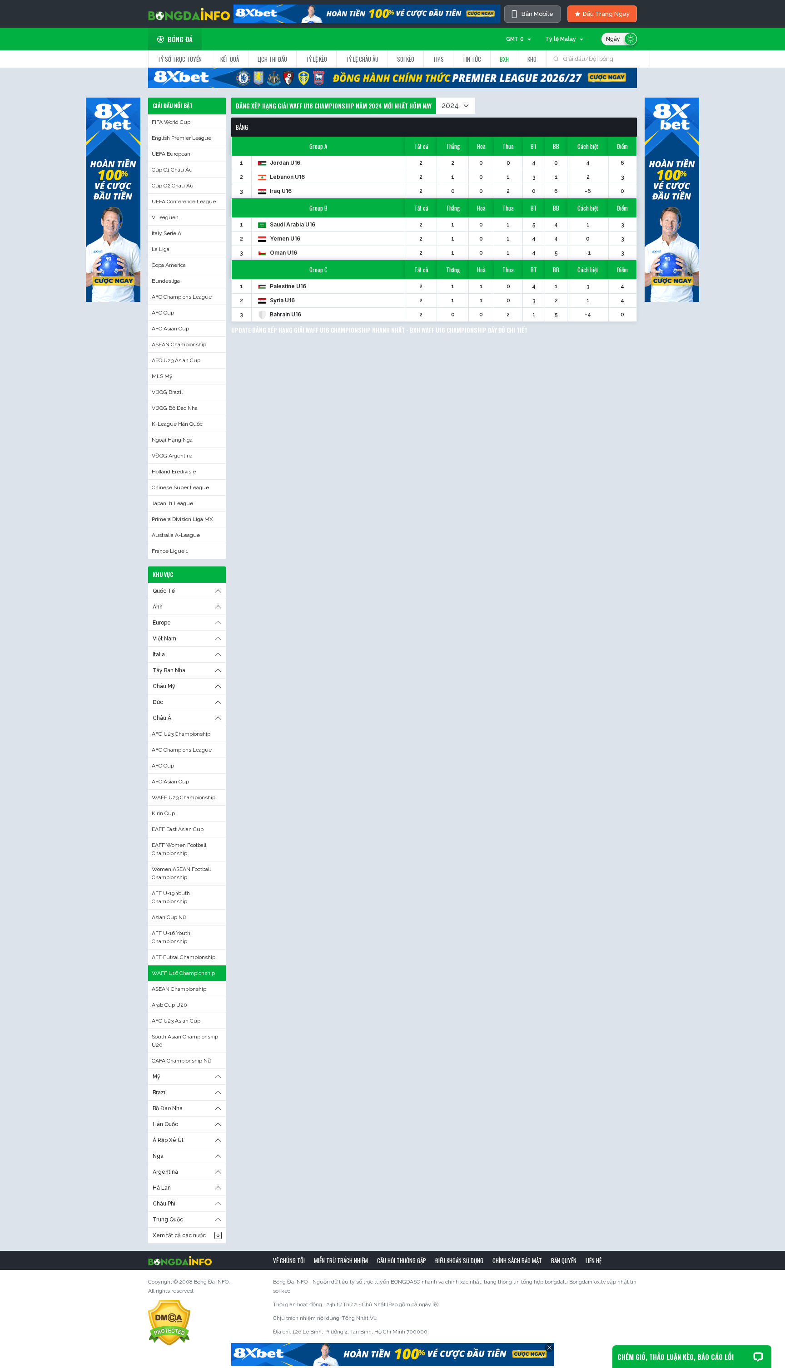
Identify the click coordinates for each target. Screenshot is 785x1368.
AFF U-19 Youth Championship (171, 897)
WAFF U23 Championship (183, 797)
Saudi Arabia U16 (291, 224)
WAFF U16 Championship (183, 973)
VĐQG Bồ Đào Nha (175, 408)
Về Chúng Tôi (289, 1260)
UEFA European (171, 154)
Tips (438, 59)
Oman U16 (282, 252)
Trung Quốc (168, 1219)
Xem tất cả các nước (179, 1235)
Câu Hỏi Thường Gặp (401, 1260)
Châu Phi (164, 1204)
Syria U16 (281, 300)
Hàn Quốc (165, 1124)
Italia (159, 654)
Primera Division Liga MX (182, 519)
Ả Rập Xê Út (168, 1140)
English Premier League (181, 138)
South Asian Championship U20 (185, 1040)
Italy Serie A (166, 233)
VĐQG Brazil (167, 392)
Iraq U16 (280, 190)
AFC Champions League (182, 297)
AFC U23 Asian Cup (176, 360)
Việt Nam (164, 638)
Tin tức (471, 59)
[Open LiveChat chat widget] (758, 1357)
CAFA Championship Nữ (181, 1061)
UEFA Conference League (184, 201)
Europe (162, 623)
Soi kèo (405, 59)
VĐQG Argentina (172, 456)
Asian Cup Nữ (169, 917)
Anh (158, 607)
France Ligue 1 (170, 551)
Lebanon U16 (286, 176)
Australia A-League (176, 535)
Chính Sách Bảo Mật (517, 1260)
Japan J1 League (172, 503)
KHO (532, 59)
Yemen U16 (284, 238)
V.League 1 (165, 217)
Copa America (169, 265)
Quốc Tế (164, 591)
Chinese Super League (180, 487)
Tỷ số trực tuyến (180, 59)
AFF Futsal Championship (183, 957)
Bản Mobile (537, 13)
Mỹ (156, 1076)
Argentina (165, 1172)
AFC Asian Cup (170, 328)
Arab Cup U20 (169, 1005)
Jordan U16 (284, 162)
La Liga (160, 249)
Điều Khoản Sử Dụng (459, 1260)
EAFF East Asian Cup (178, 829)
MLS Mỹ (162, 376)
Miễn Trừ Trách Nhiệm (341, 1260)
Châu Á (162, 718)
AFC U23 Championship (181, 734)
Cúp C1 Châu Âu (172, 170)
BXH (504, 59)
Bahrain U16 (284, 314)
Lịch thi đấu (272, 59)
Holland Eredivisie (174, 471)
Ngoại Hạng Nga (172, 440)
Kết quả (229, 59)
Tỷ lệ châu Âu (362, 59)
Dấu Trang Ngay (606, 13)
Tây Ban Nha (169, 670)
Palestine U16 (287, 286)
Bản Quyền (563, 1260)
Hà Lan (162, 1188)
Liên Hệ (593, 1260)
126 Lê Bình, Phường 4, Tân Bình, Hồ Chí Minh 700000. (361, 1332)
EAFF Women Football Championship (179, 849)
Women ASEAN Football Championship (181, 873)
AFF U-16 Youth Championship (171, 937)
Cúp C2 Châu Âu (173, 185)
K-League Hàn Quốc (177, 424)
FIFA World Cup (171, 122)
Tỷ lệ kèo (316, 59)
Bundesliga (166, 281)
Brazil (160, 1092)
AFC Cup (163, 313)
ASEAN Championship (179, 344)
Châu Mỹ (164, 686)
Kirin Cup (163, 813)
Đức (158, 702)
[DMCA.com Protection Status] (169, 1322)
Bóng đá (180, 39)
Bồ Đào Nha (168, 1108)
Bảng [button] (242, 127)
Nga (158, 1156)
